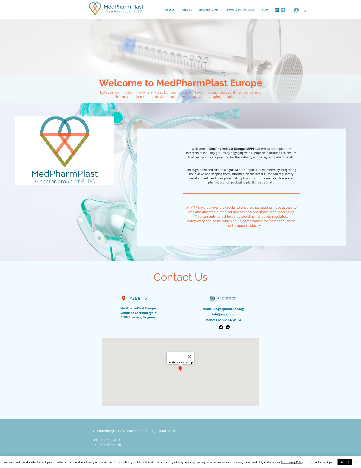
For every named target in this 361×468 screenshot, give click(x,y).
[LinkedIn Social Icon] (277, 10)
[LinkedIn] (228, 327)
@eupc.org (226, 314)
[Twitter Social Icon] (283, 10)
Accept (345, 462)
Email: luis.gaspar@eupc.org (223, 309)
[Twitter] (221, 327)
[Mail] (212, 298)
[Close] (356, 462)
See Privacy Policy (292, 462)
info (215, 314)
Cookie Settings (322, 462)
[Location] (124, 298)
